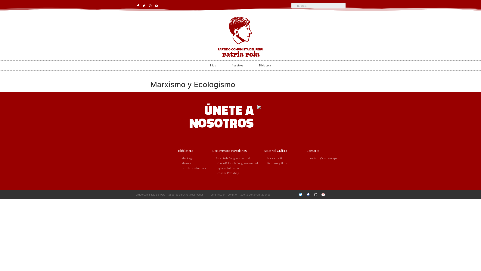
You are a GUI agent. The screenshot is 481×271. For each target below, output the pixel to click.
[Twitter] (144, 5)
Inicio (213, 65)
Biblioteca (265, 65)
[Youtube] (156, 5)
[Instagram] (150, 5)
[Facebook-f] (138, 5)
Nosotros (237, 65)
